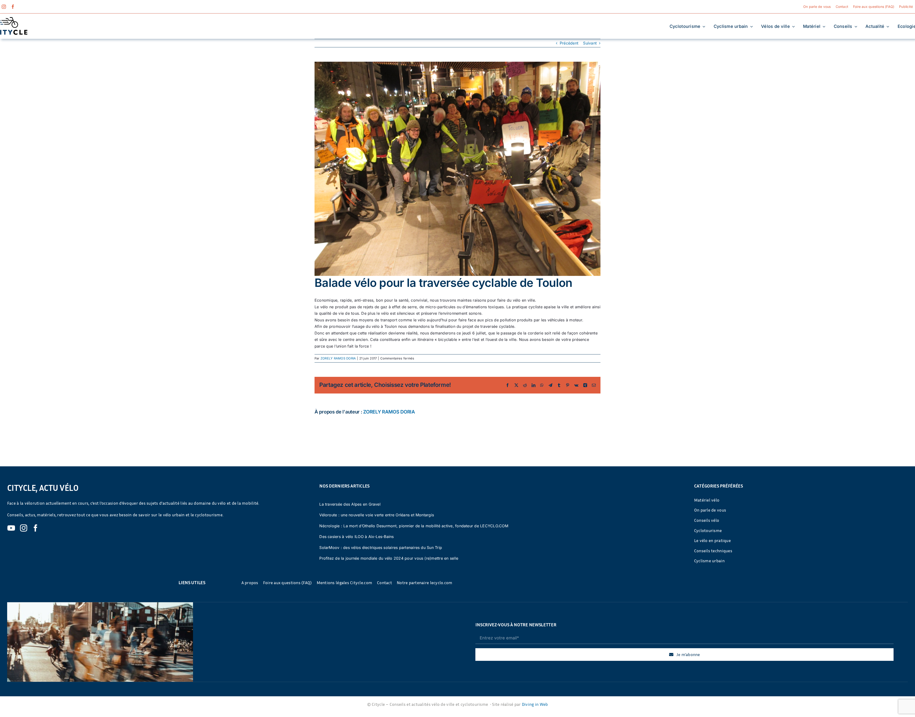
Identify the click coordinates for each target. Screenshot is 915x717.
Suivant (590, 43)
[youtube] (11, 528)
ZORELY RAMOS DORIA (338, 358)
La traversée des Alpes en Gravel (350, 504)
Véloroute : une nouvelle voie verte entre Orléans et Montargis (376, 515)
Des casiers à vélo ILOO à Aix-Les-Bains (356, 536)
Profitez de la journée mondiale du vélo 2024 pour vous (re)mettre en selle (388, 558)
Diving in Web (535, 704)
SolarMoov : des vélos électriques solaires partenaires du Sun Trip (380, 547)
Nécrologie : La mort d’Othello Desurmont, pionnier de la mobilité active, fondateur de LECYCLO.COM (413, 525)
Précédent (569, 43)
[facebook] (13, 7)
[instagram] (4, 7)
